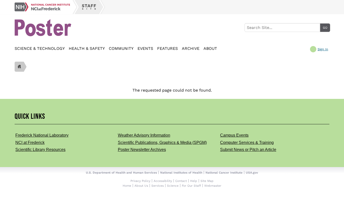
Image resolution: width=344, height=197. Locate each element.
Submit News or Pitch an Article (248, 149)
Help (193, 181)
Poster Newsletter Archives (142, 149)
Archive (190, 48)
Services (157, 185)
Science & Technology (40, 48)
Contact (181, 181)
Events (145, 48)
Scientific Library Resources (40, 149)
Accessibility (163, 181)
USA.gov (252, 172)
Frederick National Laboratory (41, 135)
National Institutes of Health (181, 172)
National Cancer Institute (224, 172)
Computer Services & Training (247, 142)
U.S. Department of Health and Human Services (121, 172)
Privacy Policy (140, 181)
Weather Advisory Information (144, 135)
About (210, 48)
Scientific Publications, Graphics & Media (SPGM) (162, 142)
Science (173, 185)
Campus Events (234, 135)
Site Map (207, 181)
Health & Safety (87, 48)
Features (167, 48)
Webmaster (212, 185)
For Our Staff (191, 185)
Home (127, 185)
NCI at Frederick (30, 142)
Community (121, 48)
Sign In (323, 49)
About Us (141, 185)
